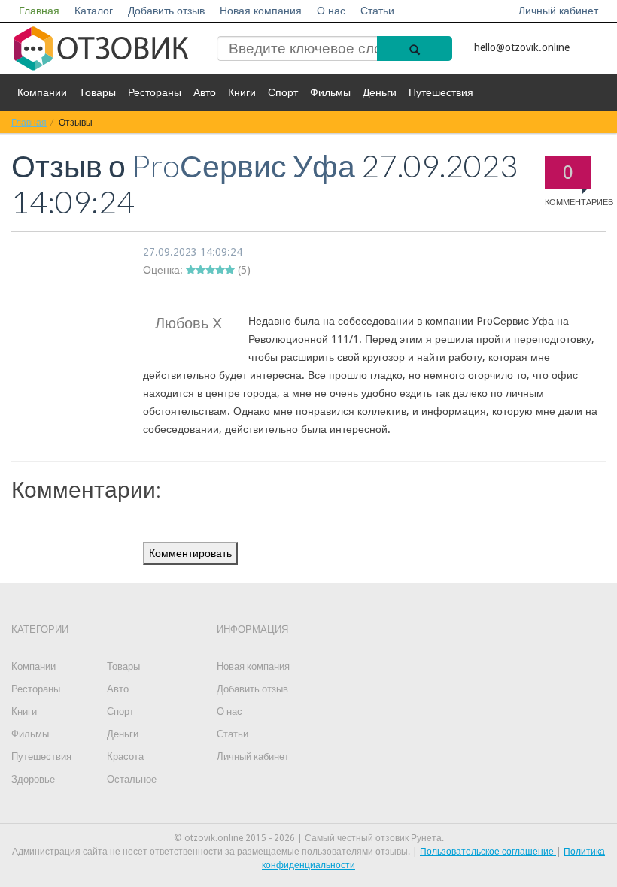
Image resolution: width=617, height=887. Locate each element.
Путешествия (441, 92)
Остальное (132, 779)
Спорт (283, 92)
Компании (42, 92)
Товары (97, 92)
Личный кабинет (558, 11)
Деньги (380, 92)
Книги (242, 92)
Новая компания (261, 11)
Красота (125, 756)
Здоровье (33, 779)
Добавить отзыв (166, 11)
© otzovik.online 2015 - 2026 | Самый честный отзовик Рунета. (309, 838)
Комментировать (190, 553)
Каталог (93, 11)
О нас (331, 11)
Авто (204, 92)
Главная (39, 11)
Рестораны (154, 92)
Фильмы (330, 92)
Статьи (377, 11)
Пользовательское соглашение (488, 851)
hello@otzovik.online (522, 47)
